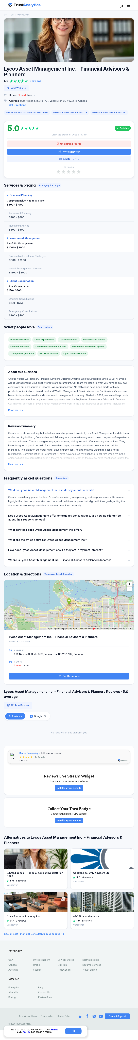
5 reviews (35, 80)
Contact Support (117, 1016)
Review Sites (45, 997)
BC (12, 14)
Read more (14, 410)
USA (10, 959)
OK (73, 1031)
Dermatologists (90, 959)
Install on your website (69, 788)
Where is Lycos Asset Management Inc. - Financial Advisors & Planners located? (60, 560)
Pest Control (64, 969)
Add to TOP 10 (71, 159)
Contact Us (44, 992)
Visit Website (18, 88)
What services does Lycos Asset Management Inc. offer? (45, 529)
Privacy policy (47, 1016)
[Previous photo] (9, 40)
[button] (69, 95)
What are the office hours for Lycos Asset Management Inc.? (47, 540)
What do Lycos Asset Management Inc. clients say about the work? (51, 490)
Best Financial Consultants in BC (109, 112)
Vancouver (23, 14)
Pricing (12, 997)
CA (5, 14)
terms (54, 1029)
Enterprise (13, 987)
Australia (13, 969)
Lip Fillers (62, 965)
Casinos (37, 969)
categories (15, 951)
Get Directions (17, 105)
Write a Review (71, 151)
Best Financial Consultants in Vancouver (27, 112)
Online (36, 965)
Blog (40, 987)
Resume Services (91, 965)
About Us (13, 992)
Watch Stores (89, 969)
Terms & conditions (28, 1016)
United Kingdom (41, 959)
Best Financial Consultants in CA (70, 112)
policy (26, 1032)
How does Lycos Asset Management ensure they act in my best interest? (55, 550)
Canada (12, 965)
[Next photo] (129, 40)
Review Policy (64, 1016)
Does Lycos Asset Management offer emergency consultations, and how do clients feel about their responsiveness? (65, 517)
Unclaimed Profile (70, 143)
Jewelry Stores (66, 959)
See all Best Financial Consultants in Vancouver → (34, 933)
